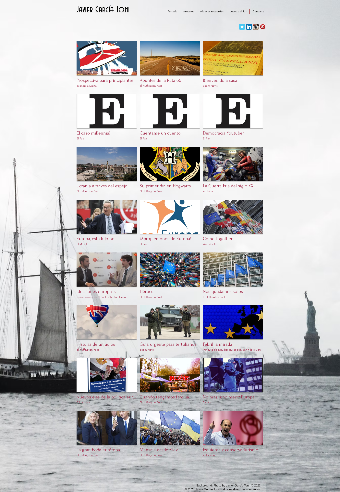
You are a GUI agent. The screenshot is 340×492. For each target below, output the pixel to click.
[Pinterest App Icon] (263, 27)
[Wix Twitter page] (242, 27)
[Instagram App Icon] (256, 27)
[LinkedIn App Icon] (249, 27)
